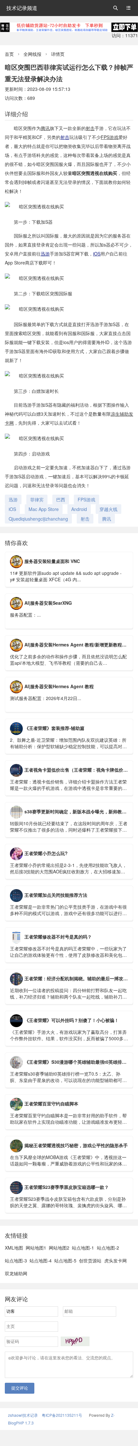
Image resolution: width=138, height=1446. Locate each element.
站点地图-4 (41, 1260)
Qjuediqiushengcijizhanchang (38, 518)
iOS (96, 253)
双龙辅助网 (16, 1273)
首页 (9, 54)
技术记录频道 (21, 8)
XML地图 (14, 1247)
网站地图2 (59, 1247)
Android (79, 509)
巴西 (60, 499)
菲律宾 (37, 499)
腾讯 (45, 128)
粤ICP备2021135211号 (62, 1415)
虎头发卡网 (115, 1260)
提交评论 (19, 1388)
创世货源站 (90, 1260)
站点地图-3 (16, 1260)
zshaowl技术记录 (23, 1415)
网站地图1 (36, 1247)
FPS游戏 (109, 137)
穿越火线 (108, 509)
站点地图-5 (65, 1260)
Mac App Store (44, 509)
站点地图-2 (108, 1247)
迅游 (45, 253)
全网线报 (32, 54)
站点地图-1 (83, 1247)
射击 (90, 128)
